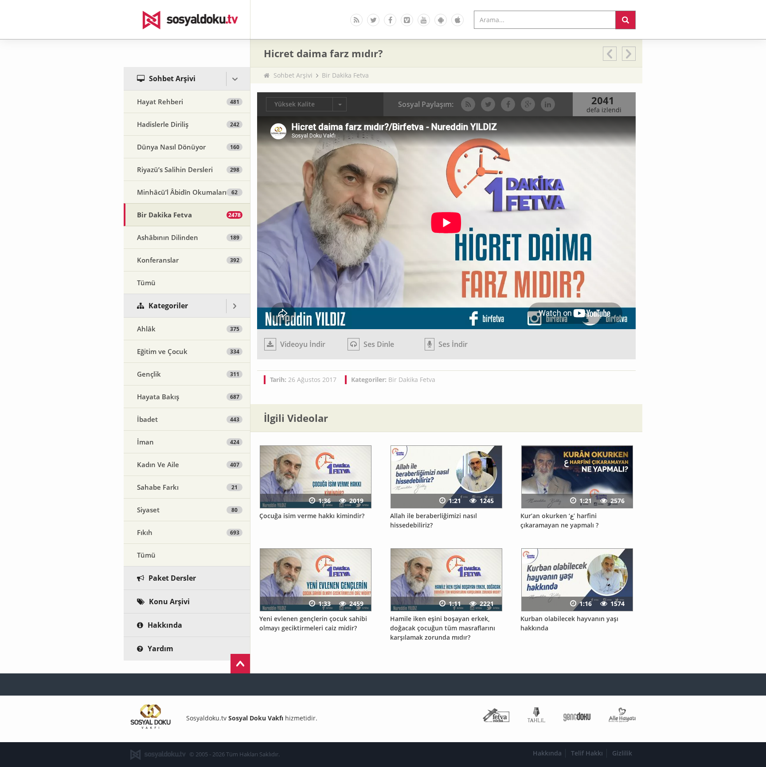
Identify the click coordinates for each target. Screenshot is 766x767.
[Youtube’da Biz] (424, 20)
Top (240, 663)
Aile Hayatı (622, 716)
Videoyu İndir (301, 344)
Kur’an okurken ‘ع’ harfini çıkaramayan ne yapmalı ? (559, 520)
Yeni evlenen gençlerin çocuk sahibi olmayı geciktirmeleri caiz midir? (313, 623)
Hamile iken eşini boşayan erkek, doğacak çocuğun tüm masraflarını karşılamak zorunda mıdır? (442, 627)
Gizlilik (622, 753)
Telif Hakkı (587, 753)
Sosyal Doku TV (187, 19)
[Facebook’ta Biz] (390, 20)
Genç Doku (576, 716)
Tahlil (536, 716)
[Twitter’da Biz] (373, 20)
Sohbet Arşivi (293, 75)
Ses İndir (452, 344)
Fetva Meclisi (496, 716)
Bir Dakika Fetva (345, 75)
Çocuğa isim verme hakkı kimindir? (311, 515)
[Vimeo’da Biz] (407, 20)
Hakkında (547, 753)
